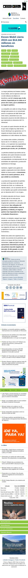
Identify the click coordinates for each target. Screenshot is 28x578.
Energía (4, 50)
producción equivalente (20, 65)
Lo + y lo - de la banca (7, 528)
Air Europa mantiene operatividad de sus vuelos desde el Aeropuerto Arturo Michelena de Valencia (14, 419)
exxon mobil (5, 59)
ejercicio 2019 (5, 56)
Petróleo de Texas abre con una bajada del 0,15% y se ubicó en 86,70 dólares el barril (14, 356)
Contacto (22, 18)
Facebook (20, 279)
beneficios (14, 50)
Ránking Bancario (5, 521)
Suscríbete (16, 18)
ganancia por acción (7, 62)
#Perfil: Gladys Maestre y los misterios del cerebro (13, 481)
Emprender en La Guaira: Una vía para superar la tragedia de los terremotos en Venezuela (13, 475)
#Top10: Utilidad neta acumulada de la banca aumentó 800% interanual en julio (13, 462)
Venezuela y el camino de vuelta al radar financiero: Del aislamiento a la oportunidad (14, 457)
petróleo (4, 65)
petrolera (10, 65)
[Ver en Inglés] (25, 1)
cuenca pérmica (6, 53)
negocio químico (18, 62)
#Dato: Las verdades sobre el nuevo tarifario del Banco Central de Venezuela (14, 401)
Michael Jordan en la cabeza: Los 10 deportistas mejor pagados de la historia (13, 407)
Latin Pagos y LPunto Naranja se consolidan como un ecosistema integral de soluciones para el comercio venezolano (14, 395)
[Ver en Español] (26, 1)
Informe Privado (7, 18)
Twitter (15, 279)
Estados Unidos (14, 56)
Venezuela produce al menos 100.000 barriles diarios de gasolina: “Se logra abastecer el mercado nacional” (12, 350)
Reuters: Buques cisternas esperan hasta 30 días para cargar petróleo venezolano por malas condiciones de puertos (14, 363)
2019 (9, 50)
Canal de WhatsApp (18, 277)
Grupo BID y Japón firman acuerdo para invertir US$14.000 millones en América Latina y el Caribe (13, 451)
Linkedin (5, 560)
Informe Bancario (5, 525)
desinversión (15, 53)
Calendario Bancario (6, 532)
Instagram (10, 279)
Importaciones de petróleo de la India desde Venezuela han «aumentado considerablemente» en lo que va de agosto (14, 336)
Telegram (4, 279)
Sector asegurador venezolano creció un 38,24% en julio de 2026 (13, 412)
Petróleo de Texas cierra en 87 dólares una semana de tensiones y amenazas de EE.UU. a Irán (14, 343)
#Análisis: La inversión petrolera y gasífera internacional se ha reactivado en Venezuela (14, 330)
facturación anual (14, 59)
